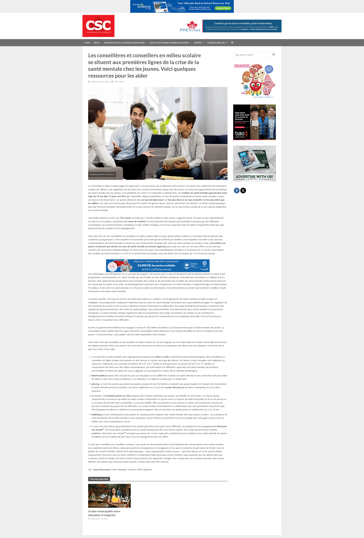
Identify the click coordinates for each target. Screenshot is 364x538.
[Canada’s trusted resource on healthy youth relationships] (230, 25)
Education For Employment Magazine (169, 42)
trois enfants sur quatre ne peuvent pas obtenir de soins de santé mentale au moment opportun (157, 245)
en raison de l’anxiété (135, 221)
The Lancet (125, 217)
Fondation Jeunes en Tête (118, 395)
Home (87, 42)
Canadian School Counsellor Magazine (124, 42)
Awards (198, 42)
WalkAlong (97, 414)
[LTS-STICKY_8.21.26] (182, 6)
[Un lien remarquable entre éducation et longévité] (109, 495)
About (97, 42)
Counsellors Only (216, 42)
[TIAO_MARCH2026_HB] (254, 122)
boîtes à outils (162, 356)
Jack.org (95, 383)
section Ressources (174, 387)
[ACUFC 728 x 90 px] (158, 265)
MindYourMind (99, 375)
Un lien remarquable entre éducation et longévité (104, 513)
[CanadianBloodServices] (254, 80)
